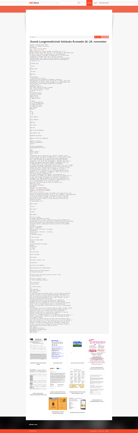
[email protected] (39, 50)
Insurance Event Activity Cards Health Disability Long (77, 392)
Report (98, 37)
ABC (34, 2)
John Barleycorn (57, 363)
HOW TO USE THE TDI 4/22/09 (77, 363)
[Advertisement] (69, 23)
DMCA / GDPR (101, 431)
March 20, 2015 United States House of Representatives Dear (58, 392)
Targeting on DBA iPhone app (77, 412)
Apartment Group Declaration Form (38, 363)
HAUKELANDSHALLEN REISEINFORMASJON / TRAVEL (97, 400)
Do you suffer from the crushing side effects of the (97, 368)
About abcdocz (93, 431)
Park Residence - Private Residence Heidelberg (58, 412)
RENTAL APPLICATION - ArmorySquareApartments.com (38, 394)
